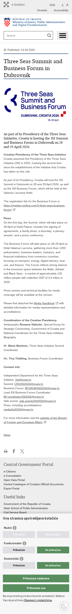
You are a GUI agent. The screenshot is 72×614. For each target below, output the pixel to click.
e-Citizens (10, 471)
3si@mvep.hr (23, 379)
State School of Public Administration (26, 508)
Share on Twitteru (22, 451)
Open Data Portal (14, 480)
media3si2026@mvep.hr (18, 409)
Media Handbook (44, 303)
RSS (52, 5)
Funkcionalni (13, 543)
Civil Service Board (15, 512)
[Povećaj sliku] (36, 104)
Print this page (6, 451)
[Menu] (62, 35)
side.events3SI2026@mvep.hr (37, 401)
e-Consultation (12, 475)
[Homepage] (36, 23)
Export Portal (11, 488)
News (7, 435)
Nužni (8, 528)
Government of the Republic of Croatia (27, 503)
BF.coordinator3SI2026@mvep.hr (24, 396)
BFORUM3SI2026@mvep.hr (42, 388)
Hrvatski (42, 10)
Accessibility (61, 10)
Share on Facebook (14, 451)
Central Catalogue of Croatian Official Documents (34, 484)
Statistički (11, 558)
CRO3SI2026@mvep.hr (28, 384)
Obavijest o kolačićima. (37, 600)
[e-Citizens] (20, 4)
